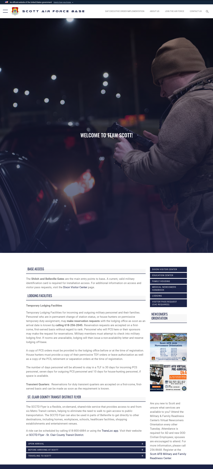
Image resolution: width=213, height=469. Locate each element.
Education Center (162, 275)
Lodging (157, 296)
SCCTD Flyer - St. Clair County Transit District (56, 435)
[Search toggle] (207, 11)
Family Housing (161, 281)
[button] (64, 2)
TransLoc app (110, 430)
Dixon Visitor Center (75, 287)
